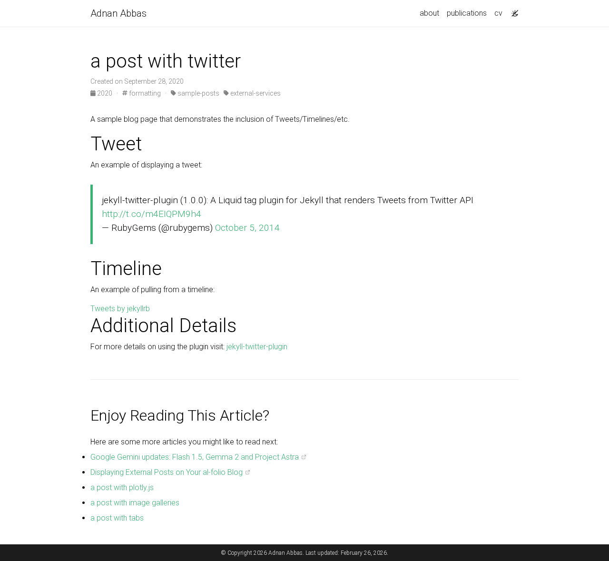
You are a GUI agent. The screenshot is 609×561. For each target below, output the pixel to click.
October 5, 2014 (247, 227)
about (429, 13)
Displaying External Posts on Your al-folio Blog (166, 472)
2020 (105, 93)
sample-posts (197, 93)
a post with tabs (117, 517)
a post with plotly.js (122, 487)
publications (467, 13)
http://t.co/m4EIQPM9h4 (151, 213)
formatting (144, 93)
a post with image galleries (134, 502)
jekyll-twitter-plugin (256, 346)
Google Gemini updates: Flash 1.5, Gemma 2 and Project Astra (194, 457)
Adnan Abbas (118, 13)
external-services (255, 93)
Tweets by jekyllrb (120, 308)
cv (498, 13)
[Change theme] (512, 10)
